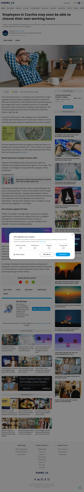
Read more (43, 241)
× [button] (72, 234)
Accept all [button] (63, 254)
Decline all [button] (47, 254)
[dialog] (42, 246)
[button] (19, 254)
